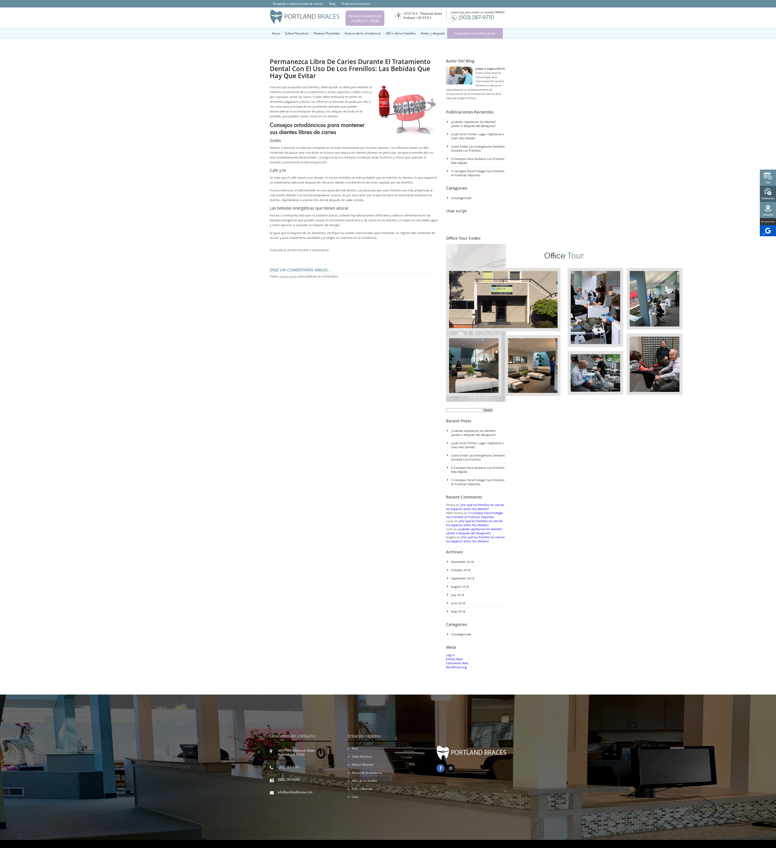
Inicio (276, 33)
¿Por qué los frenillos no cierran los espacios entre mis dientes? (475, 507)
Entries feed (454, 659)
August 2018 (460, 587)
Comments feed (457, 663)
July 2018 (457, 595)
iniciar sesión (288, 276)
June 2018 (458, 603)
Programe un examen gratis (475, 33)
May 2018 (458, 611)
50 (764, 234)
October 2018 (460, 570)
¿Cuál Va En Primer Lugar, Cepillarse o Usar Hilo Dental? (477, 136)
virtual (374, 20)
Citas (355, 797)
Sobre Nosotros (297, 33)
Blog (332, 3)
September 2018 (462, 578)
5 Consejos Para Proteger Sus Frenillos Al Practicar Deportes (477, 173)
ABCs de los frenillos (401, 33)
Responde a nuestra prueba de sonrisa (298, 3)
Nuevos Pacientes (326, 33)
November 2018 (462, 562)
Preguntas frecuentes (356, 3)
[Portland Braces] (305, 22)
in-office (357, 20)
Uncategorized (461, 198)
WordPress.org (456, 667)
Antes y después (433, 33)
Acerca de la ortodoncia (363, 33)
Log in (450, 655)
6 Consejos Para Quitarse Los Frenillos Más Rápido (477, 161)
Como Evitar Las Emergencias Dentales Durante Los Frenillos (478, 148)
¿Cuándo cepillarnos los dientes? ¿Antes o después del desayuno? (473, 124)
